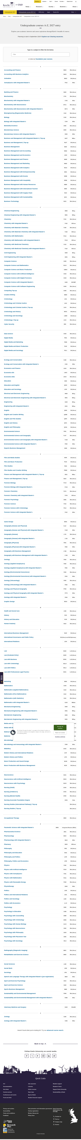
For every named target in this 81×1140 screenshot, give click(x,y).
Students (44, 1)
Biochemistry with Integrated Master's (17, 100)
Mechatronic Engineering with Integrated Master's (21, 719)
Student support (57, 1083)
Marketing (7, 681)
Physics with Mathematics (13, 878)
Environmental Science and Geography (17, 435)
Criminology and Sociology (13, 316)
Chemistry (7, 219)
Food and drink (7, 1097)
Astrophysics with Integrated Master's (17, 82)
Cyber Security (9, 324)
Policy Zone (31, 1115)
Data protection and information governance (40, 1108)
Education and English (11, 385)
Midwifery (7, 748)
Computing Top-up (10, 290)
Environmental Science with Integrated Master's (20, 444)
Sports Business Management (14, 989)
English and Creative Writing (13, 414)
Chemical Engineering (11, 211)
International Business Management (16, 633)
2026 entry (41, 12)
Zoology (7, 1016)
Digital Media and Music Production (16, 346)
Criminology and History (12, 311)
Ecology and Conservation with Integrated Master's (21, 364)
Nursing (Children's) (11, 792)
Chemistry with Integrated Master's (16, 223)
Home (4, 16)
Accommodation (7, 1086)
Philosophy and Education (13, 852)
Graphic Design (9, 601)
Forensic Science (10, 504)
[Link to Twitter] (32, 1056)
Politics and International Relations (16, 894)
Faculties (62, 1)
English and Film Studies (12, 419)
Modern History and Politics (13, 757)
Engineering (8, 402)
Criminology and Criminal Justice (15, 303)
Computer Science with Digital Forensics (18, 278)
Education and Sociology (12, 389)
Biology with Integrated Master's (15, 121)
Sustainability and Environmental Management (20, 993)
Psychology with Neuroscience (14, 928)
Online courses (32, 1089)
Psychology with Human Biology (15, 924)
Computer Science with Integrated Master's (18, 282)
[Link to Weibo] (54, 1056)
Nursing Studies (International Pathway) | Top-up (20, 804)
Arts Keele (6, 1089)
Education (7, 381)
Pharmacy (7, 844)
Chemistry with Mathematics (13, 236)
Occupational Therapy (11, 818)
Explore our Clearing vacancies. (52, 36)
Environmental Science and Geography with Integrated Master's (25, 439)
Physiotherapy (9, 886)
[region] (43, 732)
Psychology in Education (12, 911)
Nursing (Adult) (9, 787)
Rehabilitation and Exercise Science (16, 954)
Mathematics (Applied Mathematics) (16, 690)
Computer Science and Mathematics (16, 265)
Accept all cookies (60, 727)
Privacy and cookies (8, 1108)
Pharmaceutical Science (12, 831)
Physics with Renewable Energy (15, 882)
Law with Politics (10, 668)
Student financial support (35, 1097)
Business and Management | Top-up (16, 142)
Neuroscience (8, 775)
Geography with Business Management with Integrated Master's (25, 555)
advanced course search (55, 1030)
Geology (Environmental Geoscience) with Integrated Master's (25, 576)
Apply (48, 12)
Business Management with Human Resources (20, 184)
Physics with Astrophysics (13, 873)
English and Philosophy (12, 427)
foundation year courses (44, 59)
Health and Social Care (12, 611)
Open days (31, 1092)
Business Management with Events (16, 176)
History (6, 615)
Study (9, 16)
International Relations (11, 641)
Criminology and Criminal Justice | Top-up (18, 307)
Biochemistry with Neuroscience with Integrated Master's (23, 109)
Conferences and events (9, 1094)
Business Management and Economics (17, 155)
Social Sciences (9, 964)
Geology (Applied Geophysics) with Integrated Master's (22, 568)
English (6, 410)
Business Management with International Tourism (21, 189)
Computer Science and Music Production (18, 269)
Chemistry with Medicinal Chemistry (16, 244)
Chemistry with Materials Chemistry (16, 227)
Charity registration (33, 1111)
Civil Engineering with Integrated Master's (18, 257)
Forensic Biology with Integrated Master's (18, 487)
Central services (7, 1092)
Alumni (56, 1)
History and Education (11, 619)
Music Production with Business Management (19, 765)
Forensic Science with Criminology (16, 508)
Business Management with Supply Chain (18, 193)
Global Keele (70, 1)
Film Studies (8, 466)
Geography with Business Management (17, 551)
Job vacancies (32, 1083)
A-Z (4, 1083)
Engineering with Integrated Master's (16, 406)
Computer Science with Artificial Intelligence (19, 274)
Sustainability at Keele (59, 1092)
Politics (6, 890)
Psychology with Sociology (13, 941)
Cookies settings (60, 736)
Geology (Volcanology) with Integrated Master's (20, 584)
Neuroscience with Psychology (14, 783)
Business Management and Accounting (17, 151)
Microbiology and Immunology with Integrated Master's (22, 744)
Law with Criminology (11, 663)
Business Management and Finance (16, 159)
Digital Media (8, 338)
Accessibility (6, 1111)
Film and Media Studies (12, 457)
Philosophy (8, 848)
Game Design (8, 522)
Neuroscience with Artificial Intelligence (17, 779)
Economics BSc (9, 377)
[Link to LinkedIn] (49, 1056)
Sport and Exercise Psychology (14, 981)
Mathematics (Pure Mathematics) (15, 694)
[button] (76, 1)
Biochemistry (8, 96)
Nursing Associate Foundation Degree (17, 800)
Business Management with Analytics (16, 168)
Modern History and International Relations (18, 753)
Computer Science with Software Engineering (19, 286)
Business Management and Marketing (17, 163)
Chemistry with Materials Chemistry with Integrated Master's (24, 232)
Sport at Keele (32, 1094)
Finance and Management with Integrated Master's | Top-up (24, 474)
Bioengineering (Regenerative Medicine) (17, 113)
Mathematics (8, 685)
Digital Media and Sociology (13, 350)
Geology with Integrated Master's (15, 597)
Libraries (30, 1086)
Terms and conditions (9, 1113)
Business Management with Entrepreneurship (19, 172)
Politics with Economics (12, 903)
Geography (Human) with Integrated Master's (19, 538)
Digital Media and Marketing (13, 342)
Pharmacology (9, 836)
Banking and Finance (11, 92)
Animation (7, 78)
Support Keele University (59, 1089)
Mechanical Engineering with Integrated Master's (20, 711)
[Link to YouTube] (38, 1056)
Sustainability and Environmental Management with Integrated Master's (28, 997)
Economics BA (9, 372)
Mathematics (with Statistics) (14, 698)
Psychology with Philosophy (13, 932)
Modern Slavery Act (33, 1113)
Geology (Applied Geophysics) (14, 563)
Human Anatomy (9, 623)
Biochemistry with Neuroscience (15, 104)
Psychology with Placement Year (15, 936)
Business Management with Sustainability (18, 197)
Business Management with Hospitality (17, 180)
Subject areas (65, 12)
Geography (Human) (11, 534)
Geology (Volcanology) (12, 580)
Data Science (8, 333)
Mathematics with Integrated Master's (16, 702)
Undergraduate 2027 (10, 12)
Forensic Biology (10, 483)
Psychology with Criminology (14, 920)
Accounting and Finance (12, 70)
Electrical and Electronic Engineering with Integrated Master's (25, 398)
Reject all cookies (60, 732)
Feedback (5, 1115)
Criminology (8, 299)
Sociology (7, 972)
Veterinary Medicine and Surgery (15, 1007)
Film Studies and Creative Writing (15, 470)
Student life (56, 12)
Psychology (8, 907)
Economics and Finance (12, 368)
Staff (50, 1)
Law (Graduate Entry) (11, 655)
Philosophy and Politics (12, 857)
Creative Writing (9, 295)
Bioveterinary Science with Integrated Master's (20, 134)
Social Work (8, 968)
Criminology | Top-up (11, 320)
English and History (10, 423)
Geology (7, 559)
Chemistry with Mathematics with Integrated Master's (22, 240)
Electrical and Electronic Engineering (16, 393)
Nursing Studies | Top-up (12, 808)
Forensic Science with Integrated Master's (18, 512)
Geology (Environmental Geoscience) (16, 572)
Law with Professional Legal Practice (16, 672)
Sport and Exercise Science (13, 985)
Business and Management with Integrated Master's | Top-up (24, 138)
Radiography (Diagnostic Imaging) (15, 950)
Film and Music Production (13, 462)
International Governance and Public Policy (18, 637)
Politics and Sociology (11, 899)
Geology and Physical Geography (15, 589)
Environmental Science (12, 431)
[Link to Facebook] (27, 1056)
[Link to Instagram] (43, 1056)
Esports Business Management (14, 448)
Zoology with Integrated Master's (15, 1021)
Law (5, 651)
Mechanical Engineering (12, 706)
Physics (6, 865)
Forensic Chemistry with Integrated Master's (19, 495)
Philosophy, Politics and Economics (16, 861)
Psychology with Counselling (14, 915)
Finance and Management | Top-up (15, 478)
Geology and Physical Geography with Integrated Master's (23, 593)
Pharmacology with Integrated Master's (17, 840)
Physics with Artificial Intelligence (15, 869)
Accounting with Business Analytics (16, 74)
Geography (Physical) (11, 543)
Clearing (37, 1)
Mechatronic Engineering (12, 715)
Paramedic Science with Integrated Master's (19, 827)
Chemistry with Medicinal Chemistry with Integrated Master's (24, 248)
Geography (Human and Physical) (15, 526)
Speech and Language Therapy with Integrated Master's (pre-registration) (29, 976)
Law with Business (10, 659)
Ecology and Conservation (13, 360)
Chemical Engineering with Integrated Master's (20, 215)
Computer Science (10, 261)
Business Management (12, 146)
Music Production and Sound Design (16, 761)
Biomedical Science (10, 125)
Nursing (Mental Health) (12, 796)
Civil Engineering (10, 253)
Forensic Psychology (11, 499)
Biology (6, 117)
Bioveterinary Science (11, 130)
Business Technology (11, 201)
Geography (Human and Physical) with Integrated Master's (24, 530)
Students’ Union (57, 1086)
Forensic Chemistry (10, 491)
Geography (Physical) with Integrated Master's (19, 547)
